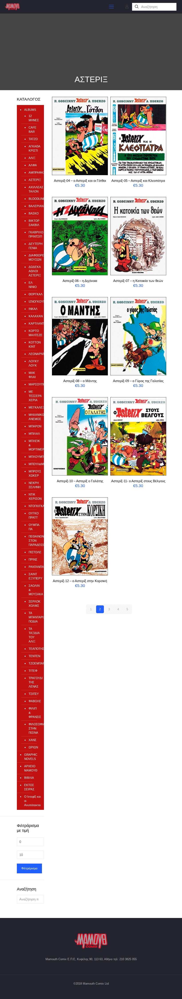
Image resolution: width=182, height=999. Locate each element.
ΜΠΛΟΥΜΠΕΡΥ (34, 456)
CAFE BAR (32, 129)
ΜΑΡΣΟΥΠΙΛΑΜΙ (34, 384)
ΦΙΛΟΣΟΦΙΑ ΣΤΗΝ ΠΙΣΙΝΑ (34, 728)
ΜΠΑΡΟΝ (34, 426)
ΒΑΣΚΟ (34, 213)
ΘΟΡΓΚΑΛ (34, 294)
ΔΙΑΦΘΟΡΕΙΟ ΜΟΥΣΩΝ (34, 257)
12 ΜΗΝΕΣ (34, 118)
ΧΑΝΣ (32, 740)
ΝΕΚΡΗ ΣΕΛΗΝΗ (34, 485)
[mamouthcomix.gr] (12, 6)
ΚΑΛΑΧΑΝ (34, 316)
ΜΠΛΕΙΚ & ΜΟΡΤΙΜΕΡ (34, 445)
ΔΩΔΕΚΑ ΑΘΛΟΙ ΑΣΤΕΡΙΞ (34, 271)
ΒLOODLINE (34, 198)
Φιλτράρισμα (29, 868)
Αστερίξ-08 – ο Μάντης (80, 381)
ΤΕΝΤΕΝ (34, 656)
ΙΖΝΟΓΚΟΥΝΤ (34, 301)
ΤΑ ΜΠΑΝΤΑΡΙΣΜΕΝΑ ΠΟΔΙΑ (34, 617)
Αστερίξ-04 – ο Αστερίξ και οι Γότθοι (80, 180)
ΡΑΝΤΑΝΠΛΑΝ (34, 567)
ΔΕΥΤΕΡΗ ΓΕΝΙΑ (34, 246)
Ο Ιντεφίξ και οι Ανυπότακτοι (32, 801)
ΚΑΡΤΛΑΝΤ (34, 323)
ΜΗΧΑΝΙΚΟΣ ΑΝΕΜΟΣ (34, 417)
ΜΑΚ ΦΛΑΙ (32, 375)
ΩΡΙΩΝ (33, 747)
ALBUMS (30, 109)
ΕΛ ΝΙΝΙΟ (33, 285)
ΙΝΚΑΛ (33, 309)
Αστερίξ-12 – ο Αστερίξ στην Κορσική (80, 581)
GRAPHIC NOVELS (30, 757)
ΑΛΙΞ (32, 158)
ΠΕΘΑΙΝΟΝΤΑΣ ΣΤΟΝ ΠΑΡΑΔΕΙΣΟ (34, 541)
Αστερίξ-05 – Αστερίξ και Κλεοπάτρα (138, 180)
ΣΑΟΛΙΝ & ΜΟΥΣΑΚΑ (34, 590)
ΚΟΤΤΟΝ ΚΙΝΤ (34, 344)
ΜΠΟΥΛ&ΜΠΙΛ (34, 464)
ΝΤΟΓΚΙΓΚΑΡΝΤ (34, 506)
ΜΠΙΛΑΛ (34, 433)
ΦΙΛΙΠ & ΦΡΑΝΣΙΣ (34, 713)
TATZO (33, 139)
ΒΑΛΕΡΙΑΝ (34, 206)
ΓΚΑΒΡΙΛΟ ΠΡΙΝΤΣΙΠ (34, 234)
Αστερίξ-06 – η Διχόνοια (80, 281)
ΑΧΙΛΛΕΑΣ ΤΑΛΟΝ (34, 189)
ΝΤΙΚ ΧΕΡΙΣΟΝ (34, 496)
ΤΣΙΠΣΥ (34, 694)
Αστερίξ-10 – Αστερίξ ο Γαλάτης (80, 481)
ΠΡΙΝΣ (33, 559)
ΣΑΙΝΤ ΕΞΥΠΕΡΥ (34, 576)
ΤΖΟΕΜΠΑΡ (34, 663)
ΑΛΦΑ (33, 165)
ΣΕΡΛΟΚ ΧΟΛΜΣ (34, 603)
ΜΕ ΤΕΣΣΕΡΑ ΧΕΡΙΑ (34, 396)
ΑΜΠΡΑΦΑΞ (34, 172)
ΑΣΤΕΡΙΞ (34, 180)
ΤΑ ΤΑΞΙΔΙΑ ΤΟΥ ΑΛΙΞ (34, 635)
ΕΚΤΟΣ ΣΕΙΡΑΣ (29, 787)
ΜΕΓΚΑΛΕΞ (34, 407)
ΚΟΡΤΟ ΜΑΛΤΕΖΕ (34, 333)
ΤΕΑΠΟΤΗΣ (34, 648)
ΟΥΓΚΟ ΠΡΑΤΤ (34, 515)
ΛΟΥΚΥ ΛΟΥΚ (34, 363)
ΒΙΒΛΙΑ (29, 777)
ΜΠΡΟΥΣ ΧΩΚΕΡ (34, 473)
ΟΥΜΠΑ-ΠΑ (34, 527)
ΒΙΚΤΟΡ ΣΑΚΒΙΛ (34, 223)
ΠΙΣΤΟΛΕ (34, 552)
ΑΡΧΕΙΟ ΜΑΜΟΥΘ (30, 768)
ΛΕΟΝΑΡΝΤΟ (34, 354)
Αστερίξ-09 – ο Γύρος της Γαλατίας (138, 381)
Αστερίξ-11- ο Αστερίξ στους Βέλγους (138, 481)
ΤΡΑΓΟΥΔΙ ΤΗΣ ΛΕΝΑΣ (34, 682)
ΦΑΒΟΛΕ (34, 701)
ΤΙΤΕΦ (33, 670)
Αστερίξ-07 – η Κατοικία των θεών (138, 281)
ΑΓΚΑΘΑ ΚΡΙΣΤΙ (34, 148)
